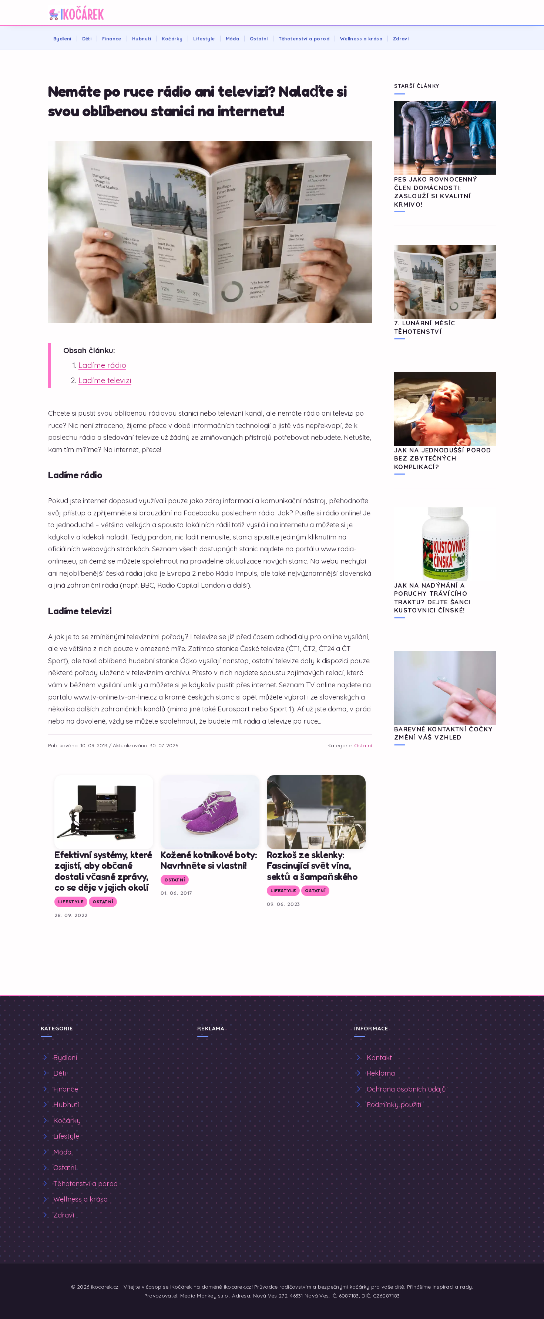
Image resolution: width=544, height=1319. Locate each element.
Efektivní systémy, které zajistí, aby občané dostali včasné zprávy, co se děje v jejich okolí (103, 871)
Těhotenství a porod (304, 38)
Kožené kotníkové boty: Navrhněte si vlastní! (209, 860)
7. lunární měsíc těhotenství (425, 327)
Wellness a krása (361, 38)
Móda (232, 38)
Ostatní (259, 38)
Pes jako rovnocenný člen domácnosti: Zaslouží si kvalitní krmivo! (436, 191)
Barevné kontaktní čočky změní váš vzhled (443, 733)
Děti (87, 38)
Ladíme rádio (102, 365)
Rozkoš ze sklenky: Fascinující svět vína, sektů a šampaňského (312, 865)
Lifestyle (204, 38)
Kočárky (172, 38)
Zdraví (401, 38)
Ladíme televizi (104, 380)
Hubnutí (141, 38)
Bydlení (62, 38)
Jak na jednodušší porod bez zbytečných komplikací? (442, 458)
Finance (111, 38)
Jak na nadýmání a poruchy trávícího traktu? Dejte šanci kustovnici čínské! (432, 597)
